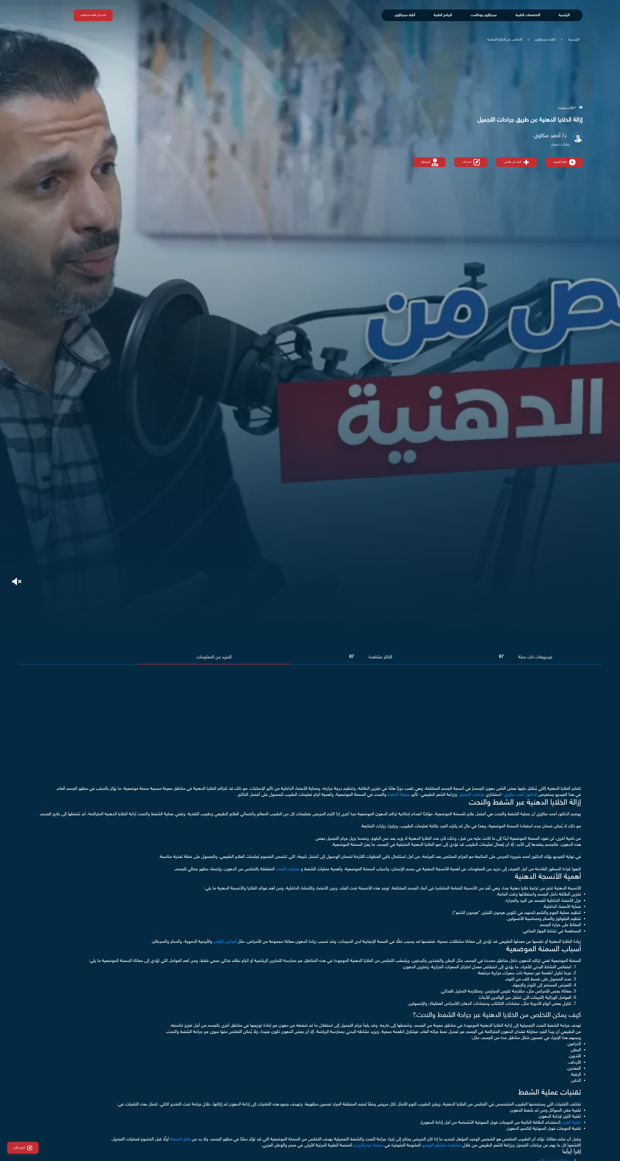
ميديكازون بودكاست (484, 15)
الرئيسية (564, 15)
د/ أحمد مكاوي (550, 135)
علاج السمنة (180, 1139)
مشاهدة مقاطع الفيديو (441, 1145)
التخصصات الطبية (528, 15)
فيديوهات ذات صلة (535, 657)
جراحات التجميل (471, 795)
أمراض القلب (224, 941)
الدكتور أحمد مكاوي (520, 795)
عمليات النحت (288, 869)
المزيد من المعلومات (214, 657)
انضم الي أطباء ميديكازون (93, 15)
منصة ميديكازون (369, 1145)
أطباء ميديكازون (405, 15)
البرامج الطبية (443, 15)
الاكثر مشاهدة (380, 657)
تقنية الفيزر (571, 1122)
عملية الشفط (399, 795)
